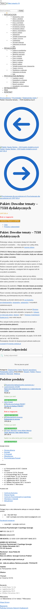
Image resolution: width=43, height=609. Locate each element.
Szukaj (21, 11)
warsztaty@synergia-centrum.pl (10, 344)
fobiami (36, 312)
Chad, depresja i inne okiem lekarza (16, 432)
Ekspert (26, 372)
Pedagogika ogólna (7, 372)
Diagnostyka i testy (30, 98)
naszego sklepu (29, 247)
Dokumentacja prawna (12, 419)
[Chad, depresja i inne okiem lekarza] (23, 431)
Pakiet (32, 372)
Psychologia (16, 98)
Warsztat (9, 374)
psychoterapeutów (6, 302)
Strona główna (5, 98)
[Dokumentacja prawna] (23, 417)
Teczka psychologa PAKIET (13, 406)
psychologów (28, 300)
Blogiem (35, 309)
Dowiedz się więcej (11, 415)
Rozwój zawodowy (29, 370)
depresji (16, 315)
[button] (3, 13)
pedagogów (24, 302)
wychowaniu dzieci (6, 315)
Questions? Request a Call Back (10, 221)
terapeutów (16, 302)
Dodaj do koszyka (10, 400)
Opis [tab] (6, 225)
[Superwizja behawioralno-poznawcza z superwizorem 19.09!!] (23, 386)
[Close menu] (1, 1)
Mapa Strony (4, 602)
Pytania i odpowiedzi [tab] (11, 227)
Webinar (17, 374)
